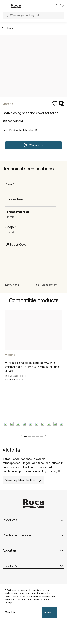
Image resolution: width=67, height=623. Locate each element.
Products (10, 520)
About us (10, 550)
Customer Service (17, 535)
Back (10, 28)
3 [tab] (33, 436)
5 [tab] (41, 436)
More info (10, 612)
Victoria (10, 354)
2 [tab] (29, 436)
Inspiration (11, 565)
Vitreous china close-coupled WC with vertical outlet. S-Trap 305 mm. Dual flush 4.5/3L (32, 366)
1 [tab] (25, 436)
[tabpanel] (33, 349)
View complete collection (20, 480)
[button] (6, 15)
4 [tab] (37, 436)
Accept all (49, 612)
